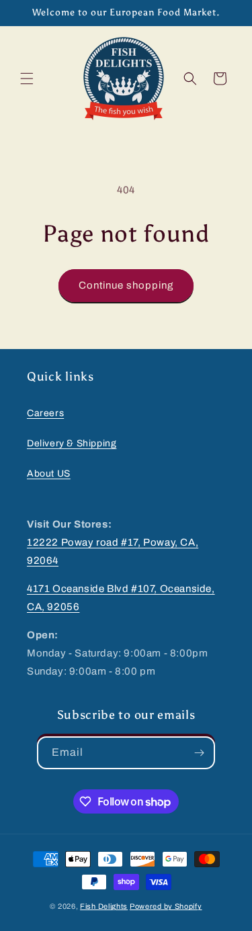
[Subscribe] (199, 752)
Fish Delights (104, 906)
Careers (45, 413)
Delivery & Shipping (71, 443)
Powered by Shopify (166, 906)
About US (49, 474)
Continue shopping (126, 285)
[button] (27, 78)
